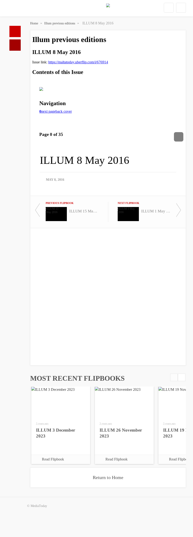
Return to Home (108, 477)
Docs (15, 45)
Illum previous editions (60, 23)
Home (15, 31)
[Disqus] (108, 296)
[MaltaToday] (108, 9)
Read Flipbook (53, 459)
